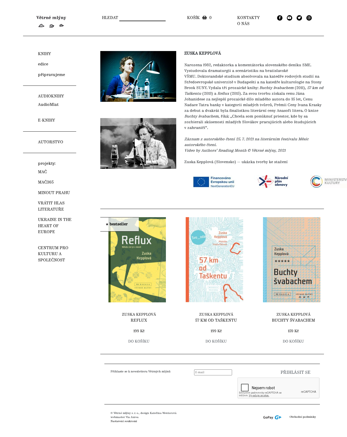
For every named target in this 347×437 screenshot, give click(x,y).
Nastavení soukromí (124, 421)
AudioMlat (48, 104)
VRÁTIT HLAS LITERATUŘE (51, 206)
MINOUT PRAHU (54, 193)
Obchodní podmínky (303, 417)
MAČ (42, 172)
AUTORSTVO (50, 142)
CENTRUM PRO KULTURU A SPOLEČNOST (53, 254)
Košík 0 (199, 18)
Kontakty (248, 18)
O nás (243, 24)
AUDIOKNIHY (51, 96)
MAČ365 (46, 182)
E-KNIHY (46, 120)
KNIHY (44, 54)
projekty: (47, 163)
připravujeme (51, 75)
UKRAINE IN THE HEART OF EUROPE (55, 226)
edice (43, 64)
